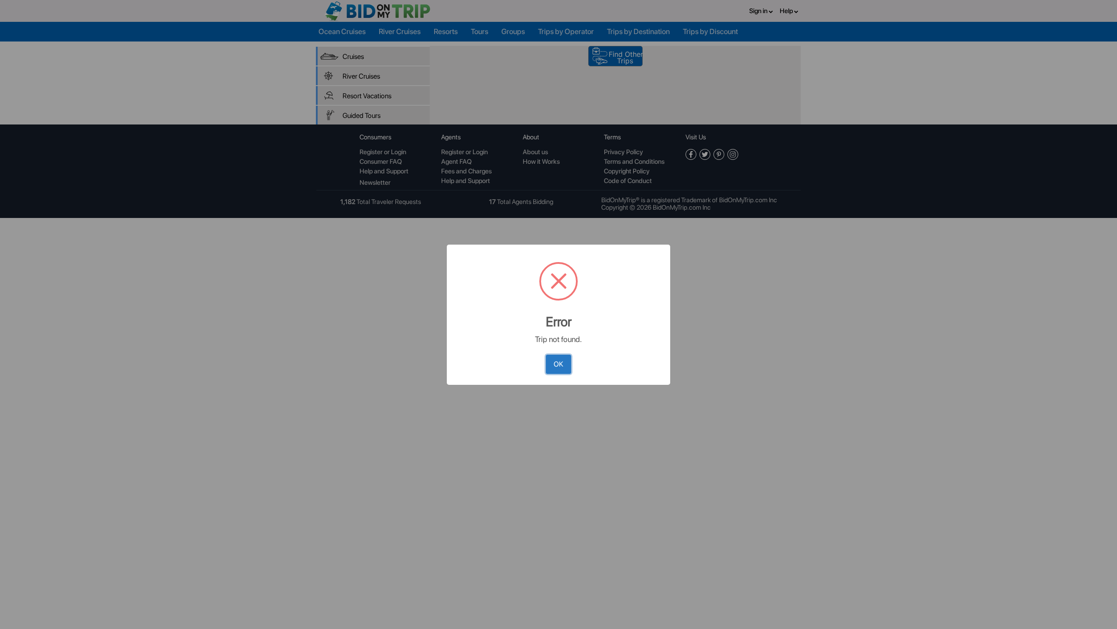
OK (558, 364)
